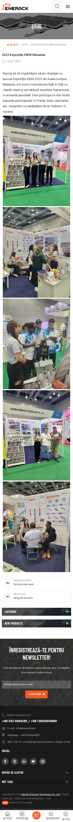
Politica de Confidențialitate (29, 799)
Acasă (14, 45)
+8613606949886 (30, 735)
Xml (48, 799)
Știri (25, 45)
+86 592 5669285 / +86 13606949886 (29, 721)
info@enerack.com (25, 728)
